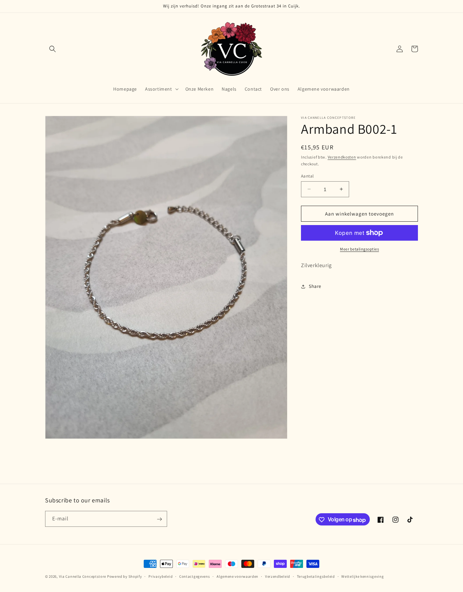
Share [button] (315, 286)
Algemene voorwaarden (237, 576)
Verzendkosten (342, 157)
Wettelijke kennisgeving (362, 576)
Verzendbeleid (277, 576)
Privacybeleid (160, 576)
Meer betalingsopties (359, 249)
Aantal (307, 176)
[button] (52, 48)
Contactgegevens (194, 576)
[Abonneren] (159, 519)
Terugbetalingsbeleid (316, 576)
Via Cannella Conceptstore (82, 576)
